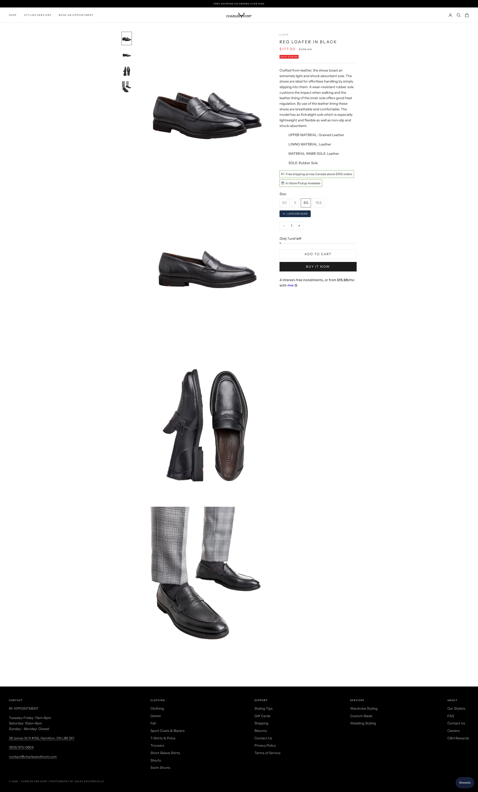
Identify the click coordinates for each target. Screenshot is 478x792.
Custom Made (361, 716)
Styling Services (38, 15)
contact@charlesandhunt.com (33, 757)
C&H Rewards (458, 738)
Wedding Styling (363, 723)
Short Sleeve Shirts (165, 753)
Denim (155, 716)
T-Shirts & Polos (163, 738)
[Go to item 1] (126, 38)
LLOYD (284, 34)
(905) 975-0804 (21, 747)
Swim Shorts (160, 768)
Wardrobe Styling (364, 708)
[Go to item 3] (126, 71)
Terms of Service (267, 753)
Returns (260, 731)
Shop (13, 15)
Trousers (157, 745)
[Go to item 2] (126, 55)
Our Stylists (456, 708)
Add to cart (318, 254)
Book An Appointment (76, 15)
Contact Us (263, 738)
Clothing (157, 708)
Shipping (261, 723)
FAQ (450, 716)
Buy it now (318, 266)
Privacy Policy (265, 745)
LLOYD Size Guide (297, 213)
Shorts (155, 760)
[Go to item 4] (126, 87)
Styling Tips (263, 708)
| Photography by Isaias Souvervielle (76, 781)
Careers (453, 731)
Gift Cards (262, 716)
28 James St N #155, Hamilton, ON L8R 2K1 (41, 738)
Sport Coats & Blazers (167, 731)
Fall (153, 723)
